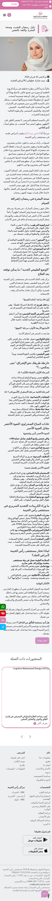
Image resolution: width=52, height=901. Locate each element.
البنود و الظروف (43, 780)
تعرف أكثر (42, 723)
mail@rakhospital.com (40, 885)
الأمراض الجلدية (18, 81)
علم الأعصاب (44, 817)
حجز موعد (42, 640)
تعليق (47, 762)
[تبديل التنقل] (4, 15)
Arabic (14, 4)
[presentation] (22, 737)
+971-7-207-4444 (36, 882)
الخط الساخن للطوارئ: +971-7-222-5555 (35, 6)
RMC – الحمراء (18, 792)
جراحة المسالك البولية (40, 821)
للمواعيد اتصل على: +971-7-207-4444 (35, 1)
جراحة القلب (44, 792)
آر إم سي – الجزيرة (16, 796)
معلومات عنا (44, 758)
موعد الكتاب (19, 762)
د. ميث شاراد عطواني (37, 81)
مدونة (47, 773)
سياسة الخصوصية (42, 776)
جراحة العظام (44, 813)
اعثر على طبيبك (18, 758)
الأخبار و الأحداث (43, 769)
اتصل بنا (46, 765)
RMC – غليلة (19, 800)
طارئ (22, 765)
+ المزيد (46, 824)
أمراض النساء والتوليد (40, 803)
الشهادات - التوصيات (15, 769)
